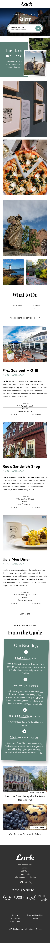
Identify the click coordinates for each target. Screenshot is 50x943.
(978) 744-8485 (25, 411)
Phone (29, 410)
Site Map (15, 915)
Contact (35, 918)
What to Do (25, 295)
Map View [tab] (17, 305)
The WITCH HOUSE (25, 685)
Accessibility (15, 918)
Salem (25, 19)
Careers (25, 867)
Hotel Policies (25, 874)
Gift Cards (25, 870)
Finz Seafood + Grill (20, 371)
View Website (37, 415)
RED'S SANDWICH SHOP (25, 716)
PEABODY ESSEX (26, 658)
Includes (13, 56)
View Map (15, 415)
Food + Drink (38, 827)
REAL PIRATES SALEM (24, 737)
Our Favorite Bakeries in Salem (25, 834)
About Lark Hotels (25, 864)
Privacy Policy (15, 921)
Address (29, 404)
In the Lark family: (23, 890)
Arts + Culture (37, 793)
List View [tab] (35, 305)
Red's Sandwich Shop (21, 467)
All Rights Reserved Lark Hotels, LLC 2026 (25, 929)
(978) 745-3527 (25, 504)
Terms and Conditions (35, 915)
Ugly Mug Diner (16, 560)
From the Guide (25, 632)
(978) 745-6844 (25, 600)
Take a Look (13, 50)
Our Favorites (26, 645)
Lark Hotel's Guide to (25, 14)
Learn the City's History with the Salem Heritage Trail (25, 798)
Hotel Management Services (25, 877)
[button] (25, 614)
